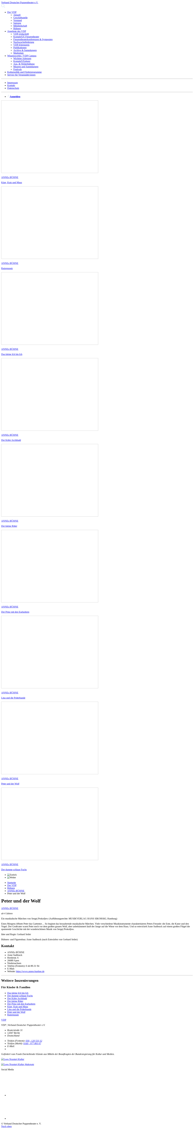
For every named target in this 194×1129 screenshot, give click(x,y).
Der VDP (12, 12)
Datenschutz (13, 88)
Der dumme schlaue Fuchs (20, 995)
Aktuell (16, 15)
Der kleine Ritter (15, 1001)
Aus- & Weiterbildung (24, 64)
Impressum (12, 82)
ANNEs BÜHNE (15, 890)
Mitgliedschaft (20, 25)
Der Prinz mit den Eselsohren (21, 1004)
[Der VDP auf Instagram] (30, 1118)
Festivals (17, 69)
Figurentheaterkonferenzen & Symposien (33, 39)
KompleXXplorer (21, 61)
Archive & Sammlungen (25, 50)
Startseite (11, 882)
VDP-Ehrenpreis (21, 45)
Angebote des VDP (16, 31)
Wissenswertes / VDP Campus (21, 55)
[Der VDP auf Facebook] (30, 1095)
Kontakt (11, 85)
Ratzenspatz (13, 1014)
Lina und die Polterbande (19, 1009)
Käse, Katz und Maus (17, 1006)
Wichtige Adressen (22, 58)
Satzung (17, 23)
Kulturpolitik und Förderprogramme (24, 72)
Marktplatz (18, 53)
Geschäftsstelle (20, 17)
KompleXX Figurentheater (26, 36)
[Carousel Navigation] (97, 876)
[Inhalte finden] (3, 7)
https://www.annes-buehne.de (30, 971)
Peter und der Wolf (16, 1012)
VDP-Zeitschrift (21, 34)
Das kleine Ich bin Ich (17, 993)
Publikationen (20, 47)
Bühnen (17, 28)
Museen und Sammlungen (25, 66)
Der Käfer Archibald (17, 998)
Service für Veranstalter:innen (21, 74)
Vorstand (17, 20)
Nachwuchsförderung (23, 42)
